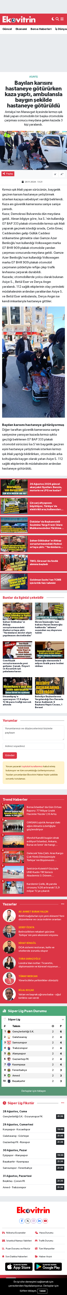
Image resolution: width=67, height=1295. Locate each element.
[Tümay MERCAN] (9, 978)
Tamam (42, 1291)
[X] (27, 1221)
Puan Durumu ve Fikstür (18, 1248)
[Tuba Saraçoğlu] (9, 962)
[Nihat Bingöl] (9, 947)
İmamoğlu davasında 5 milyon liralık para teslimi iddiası (49, 663)
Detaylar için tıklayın (33, 1091)
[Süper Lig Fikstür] (62, 1103)
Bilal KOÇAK (26, 990)
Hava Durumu (46, 1233)
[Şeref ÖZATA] (9, 931)
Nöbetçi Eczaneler (16, 1233)
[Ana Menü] (62, 19)
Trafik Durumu (46, 1240)
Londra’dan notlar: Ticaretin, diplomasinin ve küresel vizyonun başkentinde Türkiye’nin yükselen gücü (38, 965)
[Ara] (57, 19)
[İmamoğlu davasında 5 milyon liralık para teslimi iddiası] (49, 650)
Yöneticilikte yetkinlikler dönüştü (38, 980)
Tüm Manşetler (47, 1248)
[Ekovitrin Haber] (19, 19)
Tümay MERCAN (28, 976)
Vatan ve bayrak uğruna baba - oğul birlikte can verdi (40, 996)
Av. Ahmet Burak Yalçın (33, 912)
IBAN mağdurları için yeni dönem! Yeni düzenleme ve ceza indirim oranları (41, 918)
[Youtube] (45, 1221)
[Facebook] (22, 1221)
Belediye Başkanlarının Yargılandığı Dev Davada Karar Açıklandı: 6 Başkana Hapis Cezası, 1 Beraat (49, 702)
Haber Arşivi (45, 1256)
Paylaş (9, 173)
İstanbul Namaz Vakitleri (19, 1240)
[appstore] (19, 1267)
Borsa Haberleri (41, 29)
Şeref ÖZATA (26, 927)
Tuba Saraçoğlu (29, 959)
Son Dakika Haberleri (16, 1256)
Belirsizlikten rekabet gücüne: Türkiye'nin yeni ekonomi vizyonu (38, 933)
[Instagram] (33, 1221)
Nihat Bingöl (27, 943)
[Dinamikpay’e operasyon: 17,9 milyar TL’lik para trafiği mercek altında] (17, 685)
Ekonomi (21, 29)
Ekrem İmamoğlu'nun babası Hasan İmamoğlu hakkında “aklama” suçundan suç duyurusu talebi (48, 627)
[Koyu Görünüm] (53, 19)
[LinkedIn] (39, 1221)
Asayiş (33, 76)
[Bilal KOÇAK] (9, 994)
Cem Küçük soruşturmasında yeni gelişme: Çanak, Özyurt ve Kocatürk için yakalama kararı (16, 666)
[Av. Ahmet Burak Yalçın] (9, 915)
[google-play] (48, 1267)
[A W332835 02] (33, 361)
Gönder (10, 755)
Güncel (7, 29)
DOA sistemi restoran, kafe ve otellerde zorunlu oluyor (36, 949)
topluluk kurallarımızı (32, 766)
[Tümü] (62, 904)
